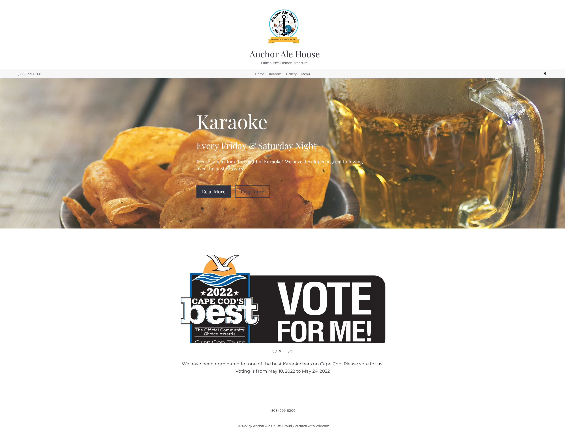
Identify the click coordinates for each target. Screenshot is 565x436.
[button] (213, 191)
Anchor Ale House (285, 54)
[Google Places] (545, 74)
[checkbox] (276, 352)
